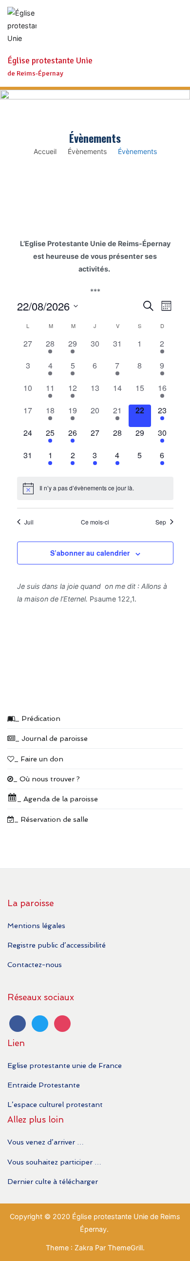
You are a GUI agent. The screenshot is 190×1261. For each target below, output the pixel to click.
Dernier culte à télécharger (52, 1181)
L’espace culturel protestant (55, 1104)
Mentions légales (36, 925)
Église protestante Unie (50, 61)
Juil (29, 522)
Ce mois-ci (95, 522)
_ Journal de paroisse (51, 738)
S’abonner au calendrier (90, 553)
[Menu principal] (173, 43)
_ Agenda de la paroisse (57, 799)
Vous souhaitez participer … (54, 1162)
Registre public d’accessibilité (56, 945)
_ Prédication (37, 718)
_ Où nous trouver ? (46, 779)
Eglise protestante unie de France (64, 1065)
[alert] (95, 488)
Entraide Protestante (43, 1085)
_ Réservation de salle (51, 819)
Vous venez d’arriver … (45, 1142)
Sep (160, 522)
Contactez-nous (34, 964)
